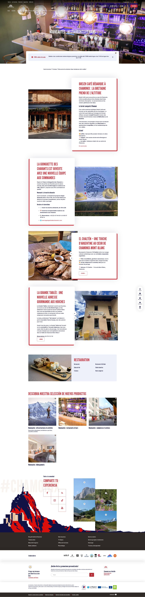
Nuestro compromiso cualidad (35, 594)
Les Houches (14, 2)
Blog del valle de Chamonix (35, 536)
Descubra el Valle (91, 6)
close (113, 57)
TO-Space (60, 539)
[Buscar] (128, 6)
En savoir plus (83, 146)
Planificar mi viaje (102, 6)
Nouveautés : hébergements (36, 464)
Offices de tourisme (63, 542)
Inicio (9, 10)
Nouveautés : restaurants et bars (49, 10)
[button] (71, 253)
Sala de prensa (62, 536)
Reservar (134, 6)
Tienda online (31, 539)
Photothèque (61, 545)
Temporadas (126, 2)
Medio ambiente (32, 545)
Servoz (9, 2)
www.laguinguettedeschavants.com (52, 220)
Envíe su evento (92, 536)
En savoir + (83, 273)
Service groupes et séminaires (95, 539)
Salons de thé (77, 367)
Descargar (90, 542)
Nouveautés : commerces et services (99, 428)
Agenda (121, 6)
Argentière (25, 2)
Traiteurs (76, 371)
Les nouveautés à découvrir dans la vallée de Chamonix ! (29, 10)
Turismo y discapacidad (94, 545)
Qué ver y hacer (113, 6)
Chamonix (20, 2)
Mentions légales (49, 594)
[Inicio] (11, 6)
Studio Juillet (75, 594)
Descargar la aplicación (107, 573)
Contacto (112, 594)
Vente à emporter (99, 371)
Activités (13, 10)
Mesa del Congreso (33, 542)
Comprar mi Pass (33, 577)
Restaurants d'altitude (100, 364)
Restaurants (77, 364)
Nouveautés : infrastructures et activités (40, 428)
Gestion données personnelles (63, 594)
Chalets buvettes (99, 367)
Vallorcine (31, 2)
